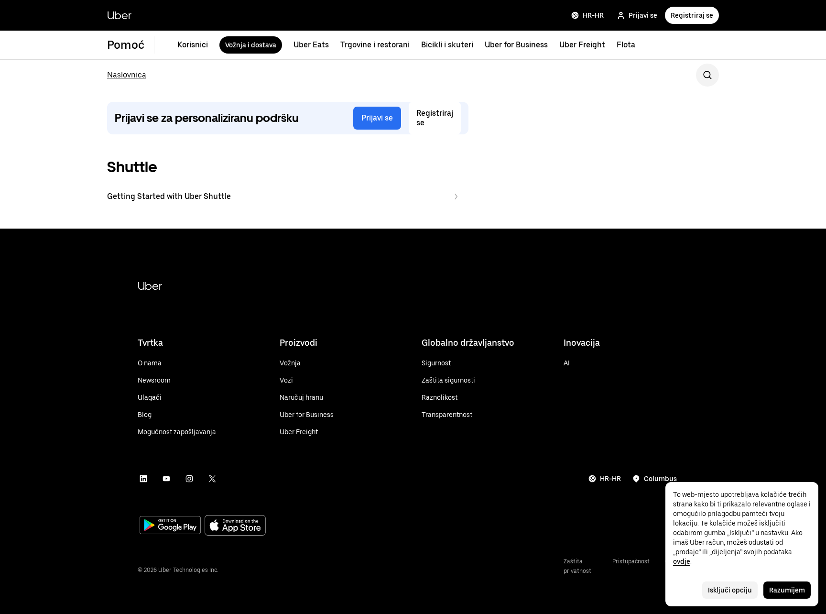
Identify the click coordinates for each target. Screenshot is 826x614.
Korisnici (192, 44)
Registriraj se (692, 15)
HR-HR (593, 15)
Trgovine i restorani (375, 44)
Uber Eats (311, 44)
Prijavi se (643, 15)
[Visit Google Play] (170, 526)
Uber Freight (582, 44)
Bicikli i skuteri (447, 44)
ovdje (681, 561)
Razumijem (787, 590)
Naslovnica (126, 74)
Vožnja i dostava (250, 45)
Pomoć (125, 45)
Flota (626, 44)
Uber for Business (516, 44)
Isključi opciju (730, 590)
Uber (119, 15)
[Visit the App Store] (235, 526)
